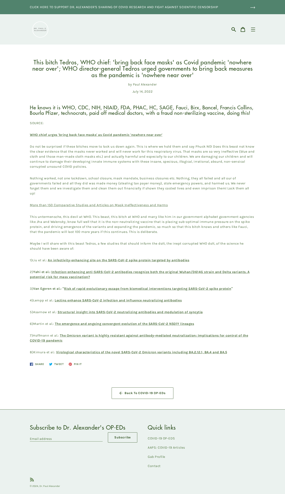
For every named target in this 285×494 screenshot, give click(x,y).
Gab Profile (156, 457)
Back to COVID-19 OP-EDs (145, 393)
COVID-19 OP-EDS (161, 438)
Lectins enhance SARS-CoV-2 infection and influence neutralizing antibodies (118, 300)
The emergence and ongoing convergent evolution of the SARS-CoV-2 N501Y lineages (124, 324)
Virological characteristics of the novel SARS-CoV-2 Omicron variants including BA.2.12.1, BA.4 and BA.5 (141, 352)
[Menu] (253, 29)
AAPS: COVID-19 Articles (166, 447)
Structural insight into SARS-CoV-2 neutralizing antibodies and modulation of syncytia (130, 312)
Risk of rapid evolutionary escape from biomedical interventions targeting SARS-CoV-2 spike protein (147, 289)
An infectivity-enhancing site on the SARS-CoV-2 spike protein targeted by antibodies (118, 260)
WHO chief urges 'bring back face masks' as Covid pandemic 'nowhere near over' (96, 135)
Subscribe (122, 437)
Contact (154, 466)
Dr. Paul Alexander (49, 486)
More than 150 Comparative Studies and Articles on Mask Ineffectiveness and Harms (99, 205)
